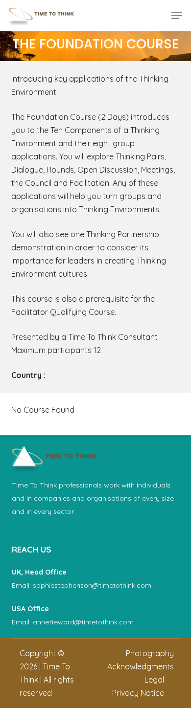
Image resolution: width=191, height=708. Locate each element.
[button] (176, 16)
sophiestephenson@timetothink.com (92, 585)
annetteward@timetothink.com (83, 622)
